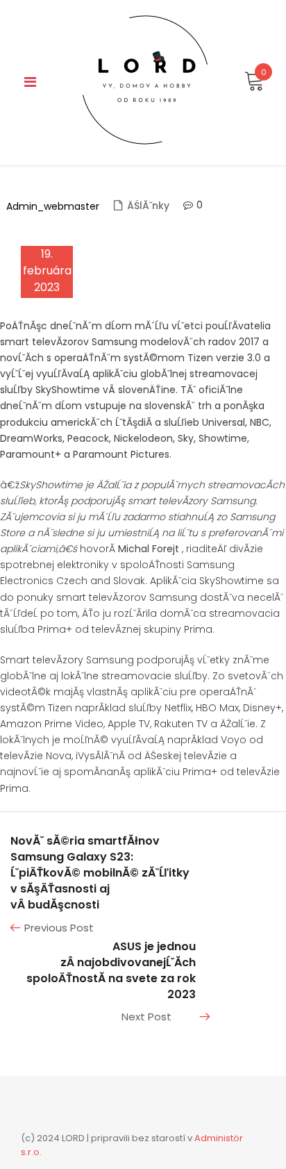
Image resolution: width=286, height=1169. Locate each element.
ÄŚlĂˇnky (148, 206)
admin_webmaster (52, 206)
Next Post (146, 1016)
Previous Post (59, 927)
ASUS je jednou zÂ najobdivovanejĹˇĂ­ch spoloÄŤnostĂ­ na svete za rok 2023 (111, 970)
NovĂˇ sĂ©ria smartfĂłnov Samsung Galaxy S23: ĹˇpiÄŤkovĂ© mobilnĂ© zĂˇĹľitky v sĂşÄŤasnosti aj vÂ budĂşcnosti (100, 873)
